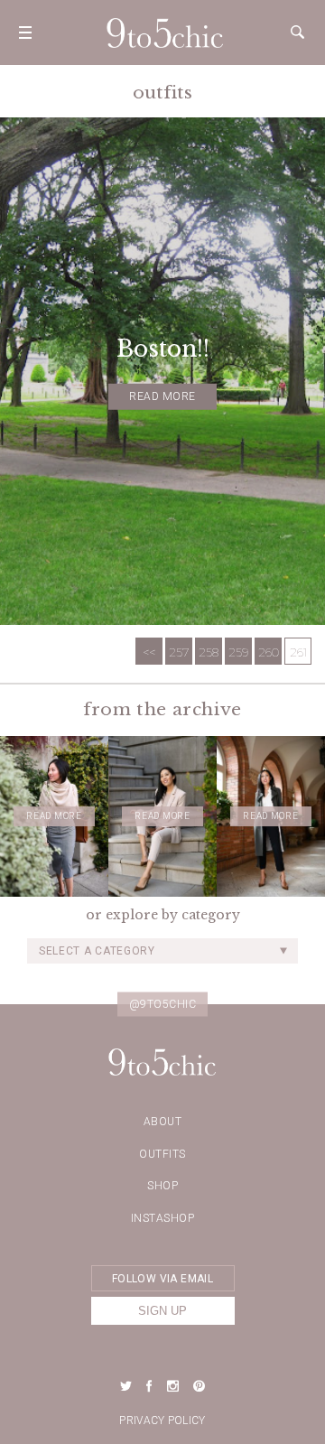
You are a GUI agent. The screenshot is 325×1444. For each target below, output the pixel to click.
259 (238, 652)
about (163, 1121)
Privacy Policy (162, 1420)
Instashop (163, 1218)
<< (149, 652)
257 (179, 652)
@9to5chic (163, 1003)
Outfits (162, 1154)
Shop (162, 1185)
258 (208, 652)
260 (268, 652)
